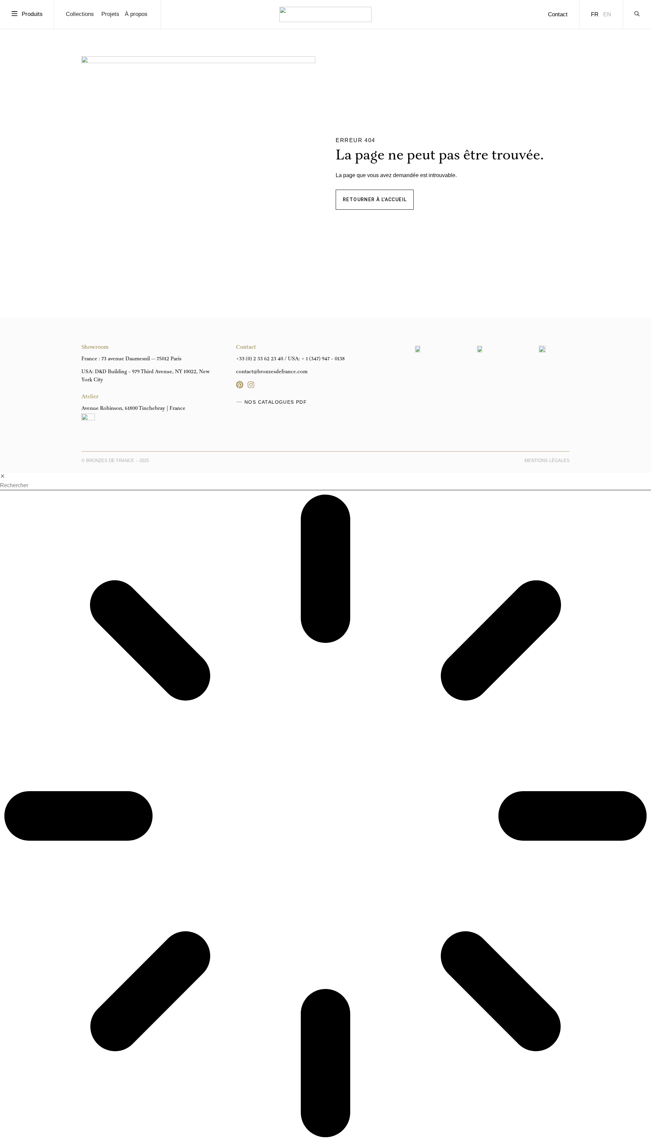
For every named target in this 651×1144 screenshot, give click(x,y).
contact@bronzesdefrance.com (272, 371)
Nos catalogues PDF (275, 402)
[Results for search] (325, 817)
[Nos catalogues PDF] (239, 402)
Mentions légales (547, 460)
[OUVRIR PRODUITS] (15, 14)
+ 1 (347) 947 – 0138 (323, 359)
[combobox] (325, 485)
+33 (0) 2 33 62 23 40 (259, 359)
